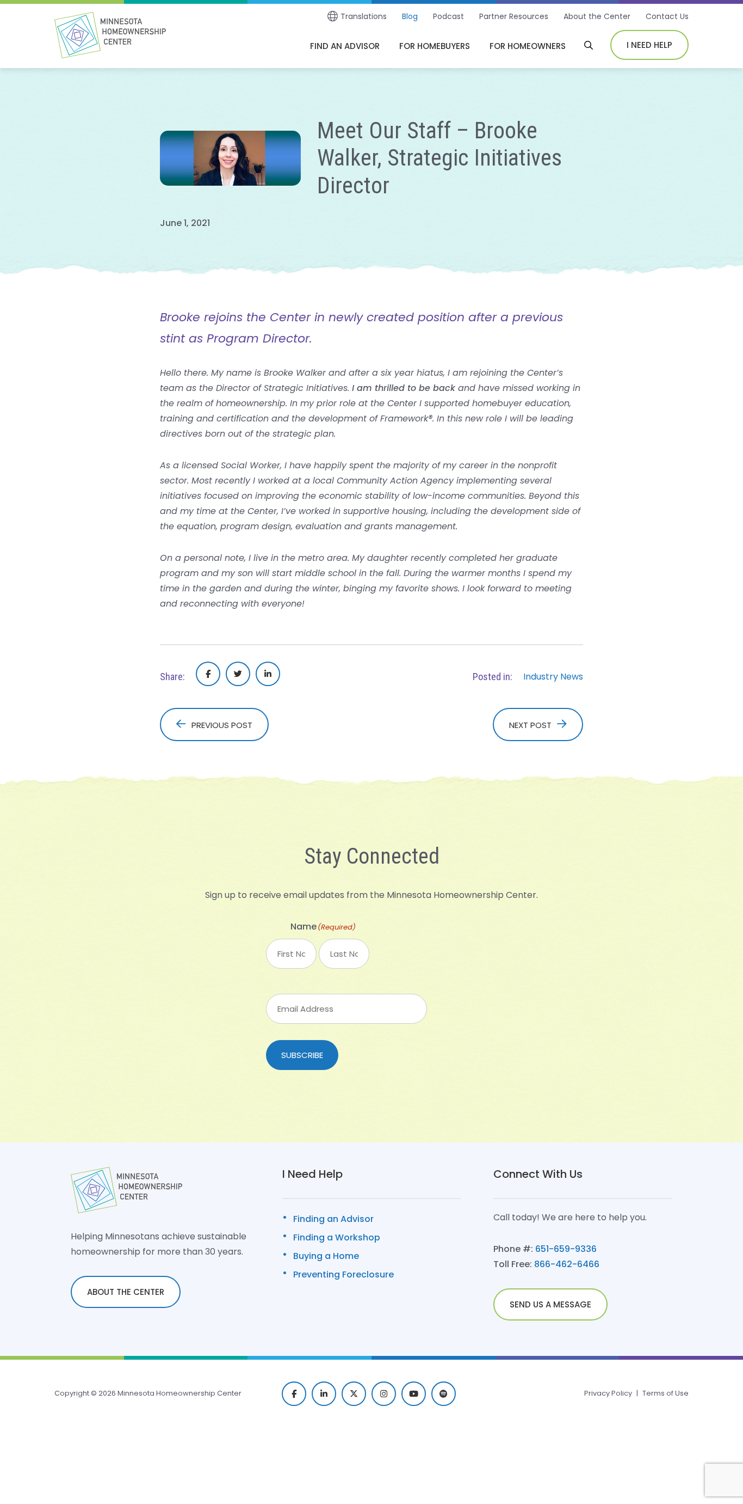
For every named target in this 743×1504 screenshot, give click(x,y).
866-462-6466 (566, 1264)
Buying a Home (326, 1256)
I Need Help (649, 45)
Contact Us (667, 16)
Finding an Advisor (333, 1219)
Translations (363, 16)
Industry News (553, 676)
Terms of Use (665, 1393)
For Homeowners (528, 46)
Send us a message (550, 1304)
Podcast (448, 16)
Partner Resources (513, 16)
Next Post (530, 725)
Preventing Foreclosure (343, 1274)
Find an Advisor (345, 46)
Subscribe (302, 1055)
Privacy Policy (608, 1393)
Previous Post (221, 725)
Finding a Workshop (336, 1237)
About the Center (597, 16)
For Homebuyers (434, 46)
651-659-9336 (566, 1249)
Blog (410, 16)
